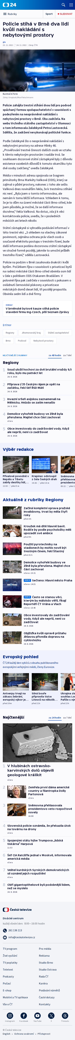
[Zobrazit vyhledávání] (63, 5)
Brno (8, 340)
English (6, 1033)
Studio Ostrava (48, 969)
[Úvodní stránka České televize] (17, 909)
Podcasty (8, 976)
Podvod (22, 340)
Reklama (44, 955)
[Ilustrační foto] (37, 71)
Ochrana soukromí (24, 1033)
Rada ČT (44, 976)
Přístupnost (44, 1033)
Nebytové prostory (43, 340)
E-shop (7, 990)
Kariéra (43, 983)
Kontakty (44, 1004)
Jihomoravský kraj (31, 332)
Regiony (10, 332)
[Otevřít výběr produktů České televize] (71, 5)
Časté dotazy (46, 997)
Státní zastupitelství (58, 332)
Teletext (8, 969)
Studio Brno (46, 962)
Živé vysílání (10, 955)
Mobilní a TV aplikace (15, 997)
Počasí (7, 983)
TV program (10, 948)
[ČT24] (9, 5)
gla (4, 42)
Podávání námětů (49, 990)
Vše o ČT (8, 1004)
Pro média (45, 948)
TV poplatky (10, 962)
